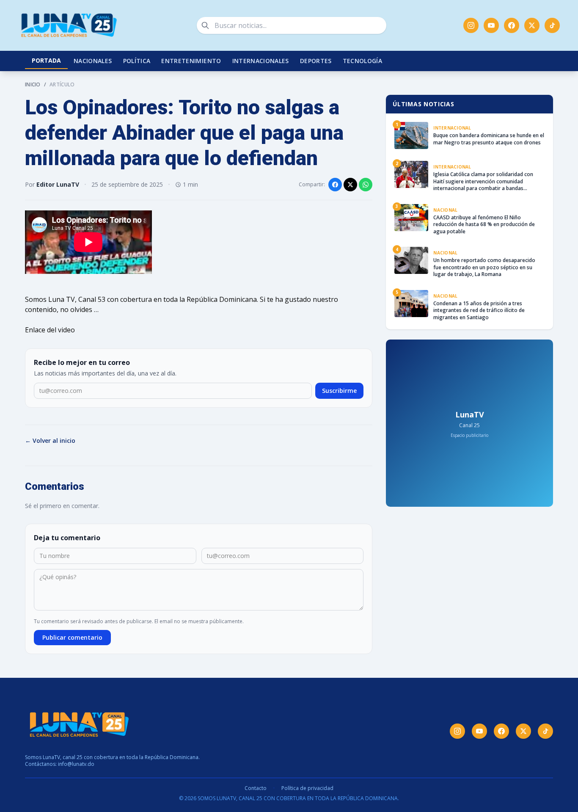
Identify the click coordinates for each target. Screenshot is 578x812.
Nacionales (93, 61)
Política (137, 61)
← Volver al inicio (50, 440)
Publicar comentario (72, 637)
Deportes (316, 61)
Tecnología (363, 61)
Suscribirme (339, 391)
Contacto (256, 788)
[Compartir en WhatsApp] (365, 184)
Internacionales (260, 61)
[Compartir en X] (350, 184)
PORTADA (46, 60)
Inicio (33, 84)
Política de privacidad (307, 788)
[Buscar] (205, 25)
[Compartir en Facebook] (335, 184)
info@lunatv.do (76, 764)
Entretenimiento (191, 61)
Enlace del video (50, 329)
